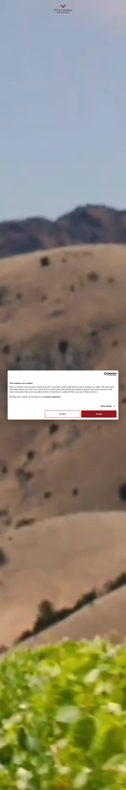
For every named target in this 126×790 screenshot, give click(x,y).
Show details (106, 406)
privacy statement (52, 397)
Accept (99, 414)
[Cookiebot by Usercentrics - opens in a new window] (106, 374)
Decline (62, 414)
